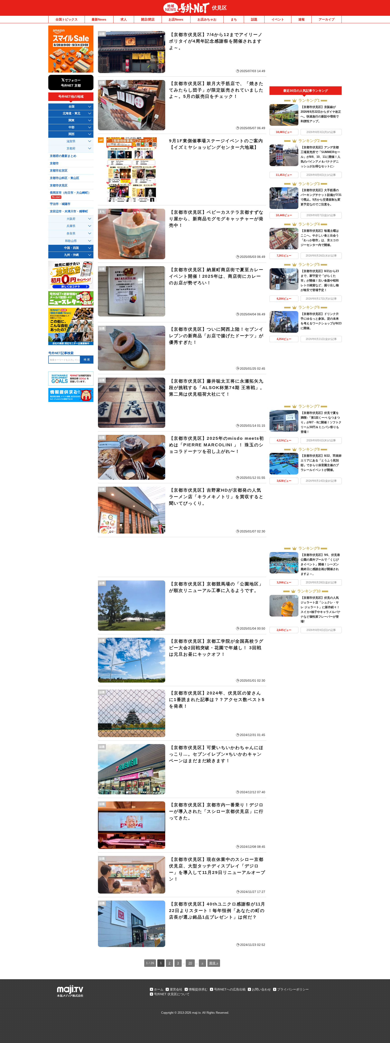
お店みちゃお (206, 19)
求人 (124, 19)
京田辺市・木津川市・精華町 (69, 211)
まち (234, 19)
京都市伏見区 (58, 185)
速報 (301, 19)
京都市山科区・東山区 (64, 178)
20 (190, 963)
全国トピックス (67, 19)
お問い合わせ (261, 989)
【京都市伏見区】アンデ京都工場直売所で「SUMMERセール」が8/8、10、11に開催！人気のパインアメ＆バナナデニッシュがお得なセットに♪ (320, 157)
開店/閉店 (148, 19)
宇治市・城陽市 (60, 204)
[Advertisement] (182, 557)
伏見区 (219, 8)
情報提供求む (198, 989)
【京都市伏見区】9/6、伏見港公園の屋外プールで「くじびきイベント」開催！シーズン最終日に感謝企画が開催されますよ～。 (320, 564)
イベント (278, 19)
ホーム (158, 989)
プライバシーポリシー (293, 989)
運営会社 (176, 989)
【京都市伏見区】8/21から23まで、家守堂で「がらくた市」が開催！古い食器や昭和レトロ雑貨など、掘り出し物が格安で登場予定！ (320, 280)
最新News (99, 19)
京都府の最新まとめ (63, 156)
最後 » (213, 963)
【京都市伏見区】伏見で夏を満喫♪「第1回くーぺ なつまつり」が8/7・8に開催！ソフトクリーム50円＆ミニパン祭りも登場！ (321, 422)
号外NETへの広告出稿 (230, 989)
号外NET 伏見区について (172, 994)
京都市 (54, 163)
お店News (176, 19)
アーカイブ (326, 19)
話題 (254, 19)
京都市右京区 (58, 170)
